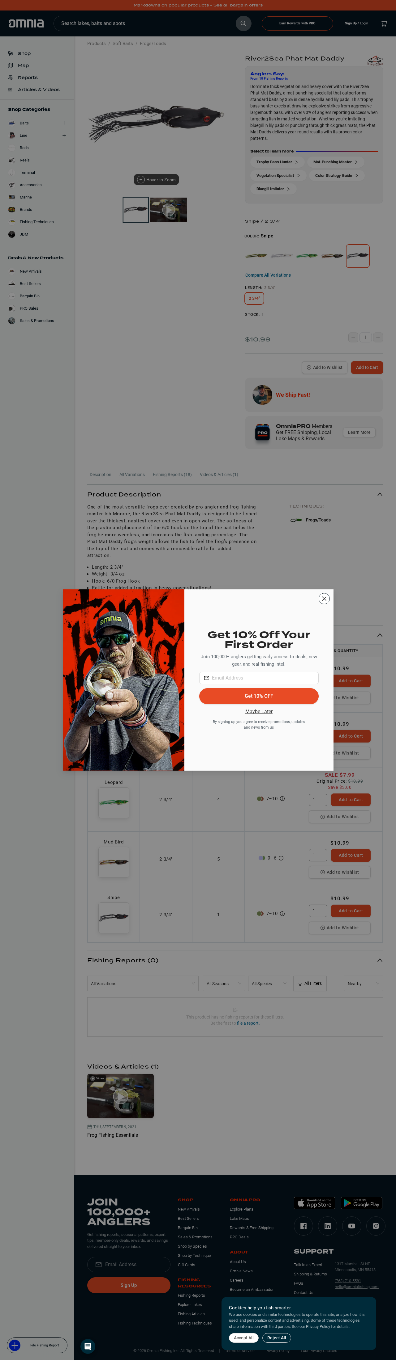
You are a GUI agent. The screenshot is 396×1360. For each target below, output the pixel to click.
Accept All (244, 1337)
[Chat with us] (87, 1346)
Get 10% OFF (259, 696)
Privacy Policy (318, 1326)
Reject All (276, 1337)
